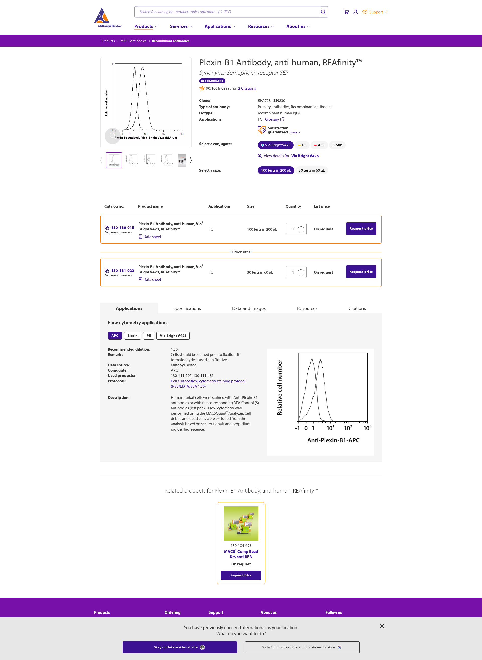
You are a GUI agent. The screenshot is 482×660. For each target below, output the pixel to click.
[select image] (114, 160)
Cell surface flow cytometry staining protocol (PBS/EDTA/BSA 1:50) (208, 383)
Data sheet (152, 236)
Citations (357, 308)
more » (295, 132)
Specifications (187, 308)
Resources (307, 308)
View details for (291, 155)
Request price (361, 228)
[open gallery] (146, 102)
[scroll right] (192, 160)
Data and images (249, 308)
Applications (129, 308)
